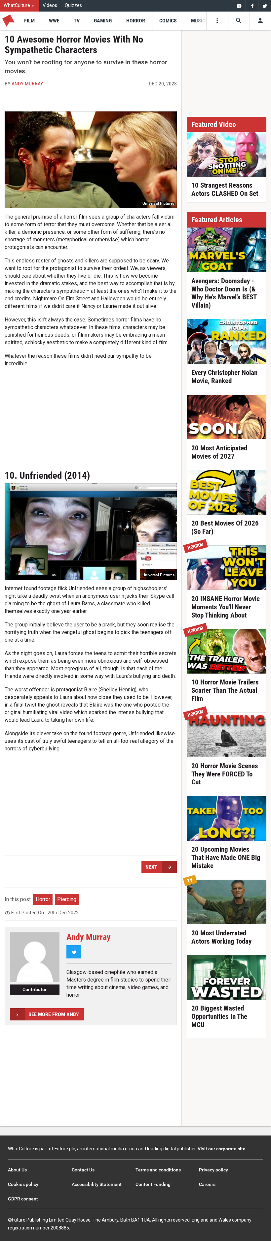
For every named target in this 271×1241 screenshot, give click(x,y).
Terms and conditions (158, 1169)
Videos (50, 5)
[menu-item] (29, 21)
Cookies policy (23, 1184)
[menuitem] (19, 6)
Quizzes (73, 5)
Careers (207, 1184)
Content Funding (153, 1184)
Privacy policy (213, 1169)
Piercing (66, 899)
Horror (43, 899)
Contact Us (83, 1169)
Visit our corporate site (222, 1148)
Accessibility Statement (97, 1184)
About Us (17, 1169)
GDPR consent (23, 1198)
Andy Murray (27, 83)
